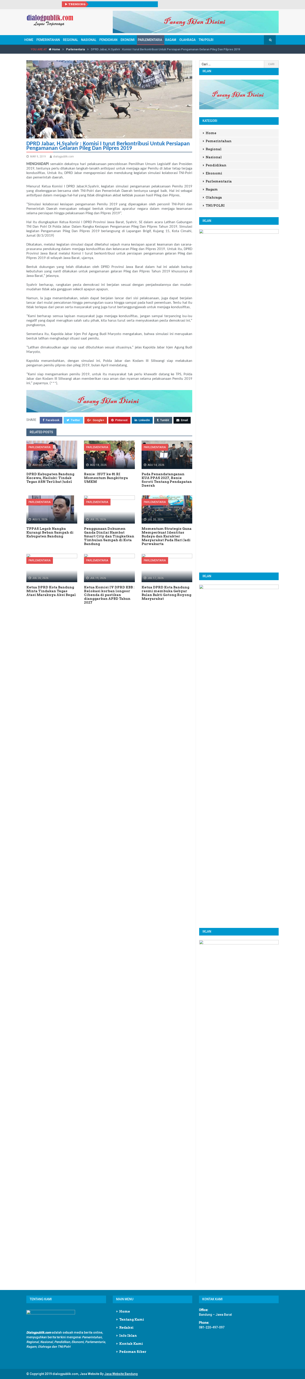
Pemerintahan (48, 40)
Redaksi (126, 1327)
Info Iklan (128, 1335)
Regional (70, 40)
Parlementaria (150, 40)
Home (28, 40)
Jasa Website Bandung (121, 1374)
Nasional (88, 40)
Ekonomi (128, 40)
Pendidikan (108, 40)
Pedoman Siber (132, 1352)
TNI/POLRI (206, 40)
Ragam (170, 40)
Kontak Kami (131, 1343)
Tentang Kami (131, 1319)
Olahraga (187, 40)
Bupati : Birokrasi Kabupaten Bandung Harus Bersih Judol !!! (123, 4)
